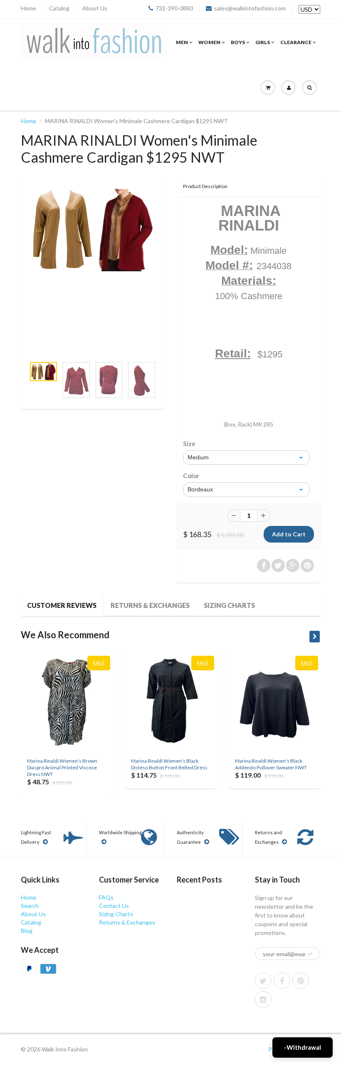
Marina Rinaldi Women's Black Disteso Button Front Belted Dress (169, 764)
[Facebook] (282, 980)
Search (30, 905)
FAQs (106, 897)
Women (209, 42)
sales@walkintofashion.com (250, 8)
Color (191, 475)
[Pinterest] (300, 980)
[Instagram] (263, 999)
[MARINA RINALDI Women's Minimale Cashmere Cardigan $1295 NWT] (92, 230)
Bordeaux (200, 489)
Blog (26, 930)
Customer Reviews (61, 605)
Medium (198, 457)
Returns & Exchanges (150, 605)
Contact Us (114, 905)
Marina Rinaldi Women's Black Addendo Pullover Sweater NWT (271, 764)
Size (189, 443)
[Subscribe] (310, 954)
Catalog (59, 8)
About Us (94, 8)
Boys (238, 42)
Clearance (295, 42)
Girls (262, 42)
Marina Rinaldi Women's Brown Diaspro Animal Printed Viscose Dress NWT (62, 767)
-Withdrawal (302, 1047)
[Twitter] (263, 980)
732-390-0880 (174, 8)
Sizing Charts (229, 605)
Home (28, 8)
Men (182, 42)
